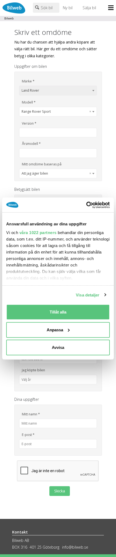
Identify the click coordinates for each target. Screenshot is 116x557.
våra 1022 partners (38, 232)
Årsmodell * (31, 143)
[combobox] (58, 90)
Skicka (59, 490)
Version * (29, 123)
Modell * (29, 102)
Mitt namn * (31, 414)
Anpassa (55, 329)
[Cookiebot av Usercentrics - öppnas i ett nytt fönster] (86, 204)
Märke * (28, 81)
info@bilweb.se (75, 547)
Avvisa (58, 347)
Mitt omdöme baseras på (42, 164)
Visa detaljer (87, 294)
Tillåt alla (58, 312)
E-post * (28, 434)
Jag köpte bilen (33, 370)
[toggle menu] (112, 8)
